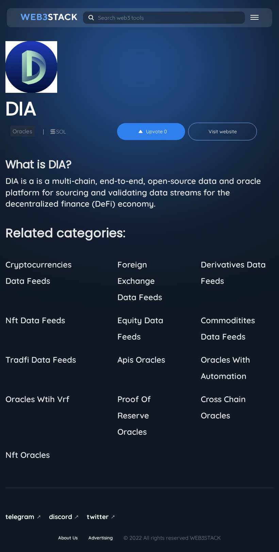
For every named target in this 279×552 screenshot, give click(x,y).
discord (65, 517)
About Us (68, 537)
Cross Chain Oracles (223, 407)
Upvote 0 (156, 131)
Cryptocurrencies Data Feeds (38, 272)
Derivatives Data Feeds (233, 272)
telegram (24, 517)
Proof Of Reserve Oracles (134, 415)
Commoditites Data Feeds (228, 328)
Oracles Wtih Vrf (37, 399)
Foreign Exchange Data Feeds (139, 280)
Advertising (100, 537)
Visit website (223, 131)
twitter (102, 517)
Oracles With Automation (225, 368)
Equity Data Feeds (140, 328)
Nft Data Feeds (35, 320)
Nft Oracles (27, 455)
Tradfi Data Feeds (40, 360)
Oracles (22, 131)
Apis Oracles (141, 360)
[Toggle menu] (254, 17)
